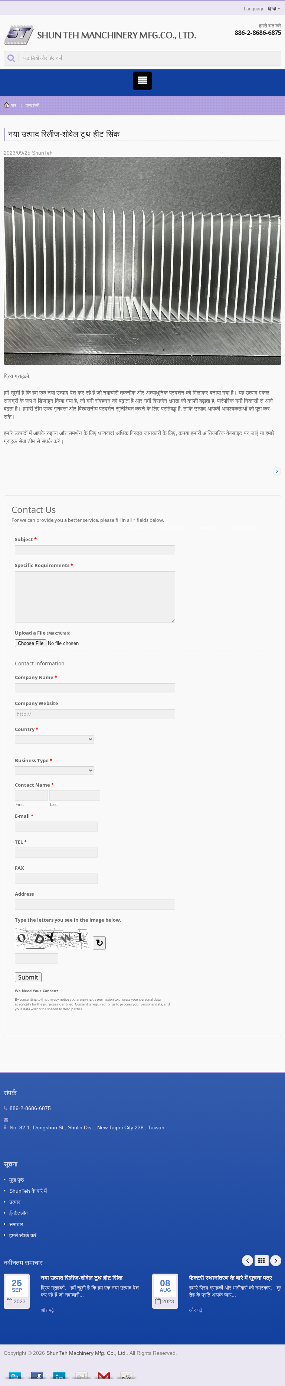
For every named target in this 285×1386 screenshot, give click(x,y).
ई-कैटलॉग (18, 1213)
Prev (247, 1260)
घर (13, 105)
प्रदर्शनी (32, 105)
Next (275, 1260)
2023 (20, 1301)
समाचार (16, 1224)
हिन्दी (272, 8)
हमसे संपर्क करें (22, 1235)
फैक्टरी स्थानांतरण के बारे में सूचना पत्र (230, 1278)
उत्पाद (14, 1202)
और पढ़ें (47, 1310)
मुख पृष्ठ (16, 1180)
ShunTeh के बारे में (28, 1191)
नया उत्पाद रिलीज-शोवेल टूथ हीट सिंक (81, 1278)
